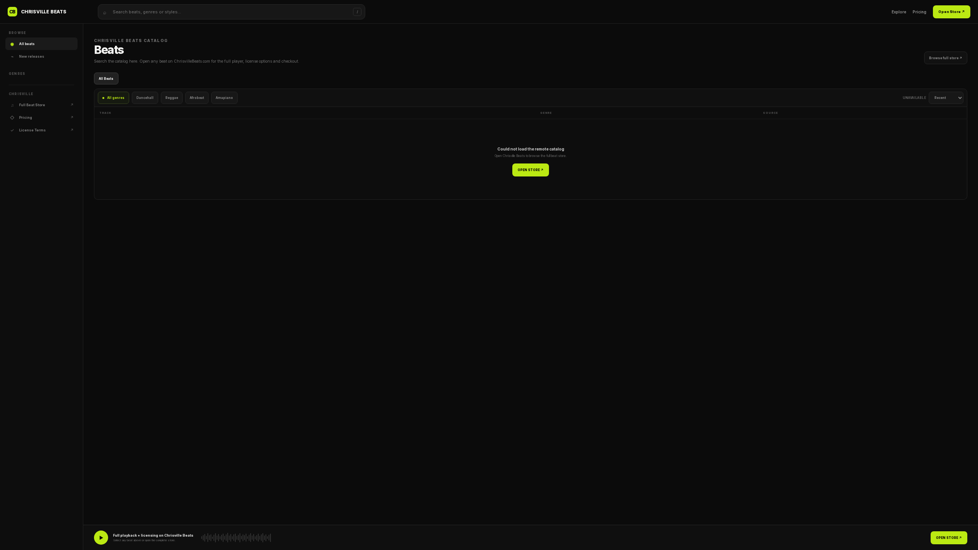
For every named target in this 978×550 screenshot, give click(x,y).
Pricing (919, 12)
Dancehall (145, 98)
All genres (116, 98)
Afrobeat (197, 98)
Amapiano (224, 98)
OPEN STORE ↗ (531, 170)
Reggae (171, 98)
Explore (899, 12)
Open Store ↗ (951, 12)
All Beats (106, 79)
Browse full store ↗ (945, 58)
